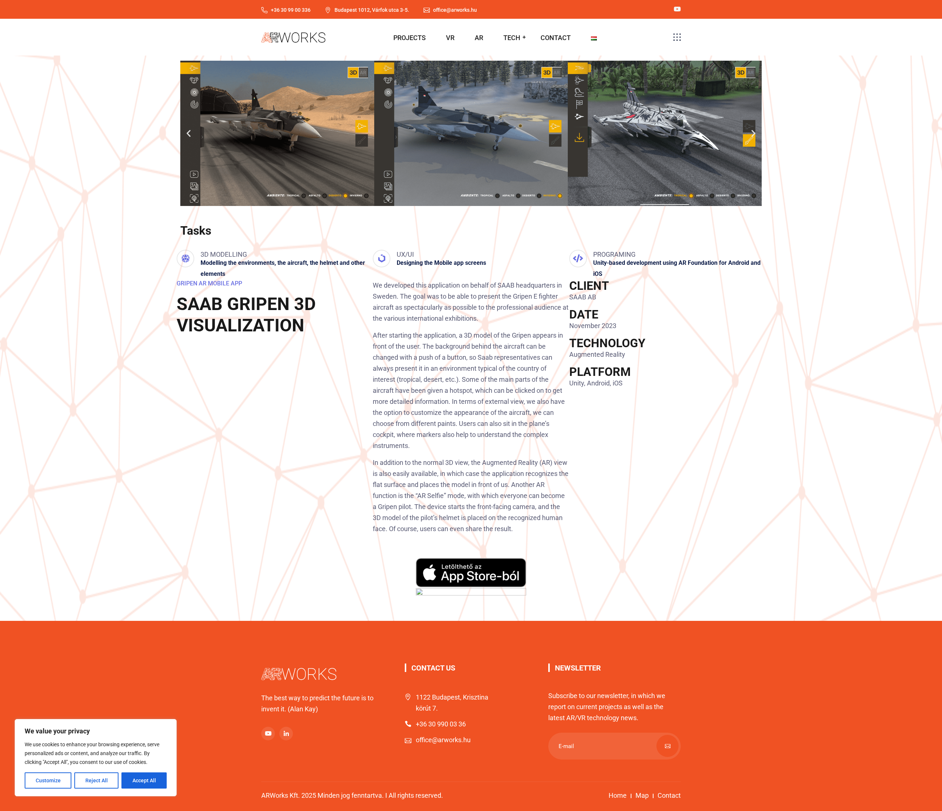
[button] (188, 133)
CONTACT (556, 38)
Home (618, 795)
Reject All (96, 780)
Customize (48, 780)
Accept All (144, 780)
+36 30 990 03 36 (441, 724)
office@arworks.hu (443, 740)
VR (450, 38)
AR (479, 38)
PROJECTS (409, 38)
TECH (511, 38)
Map (642, 795)
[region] (96, 757)
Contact (669, 795)
